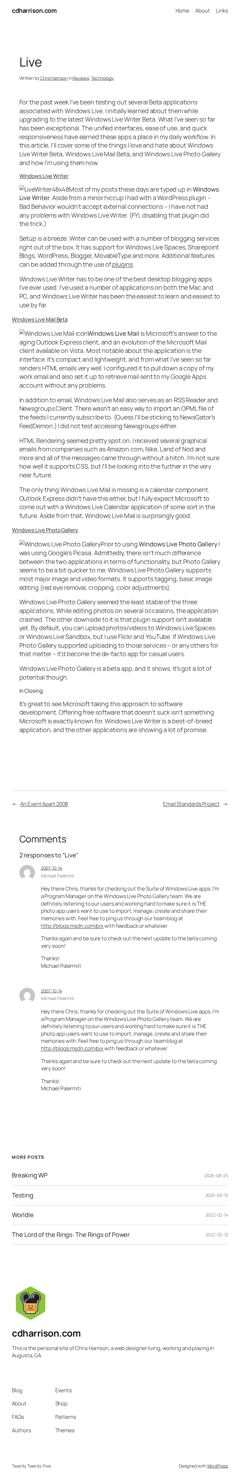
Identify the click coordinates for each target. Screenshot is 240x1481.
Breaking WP (30, 1175)
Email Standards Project (191, 803)
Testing (22, 1195)
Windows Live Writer (43, 175)
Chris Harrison (54, 78)
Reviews (80, 78)
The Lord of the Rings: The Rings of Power (71, 1234)
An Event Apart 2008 (44, 803)
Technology (102, 78)
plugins (122, 264)
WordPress (217, 1466)
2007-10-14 (51, 868)
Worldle (22, 1215)
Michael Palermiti (57, 876)
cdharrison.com (34, 10)
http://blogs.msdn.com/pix (72, 925)
